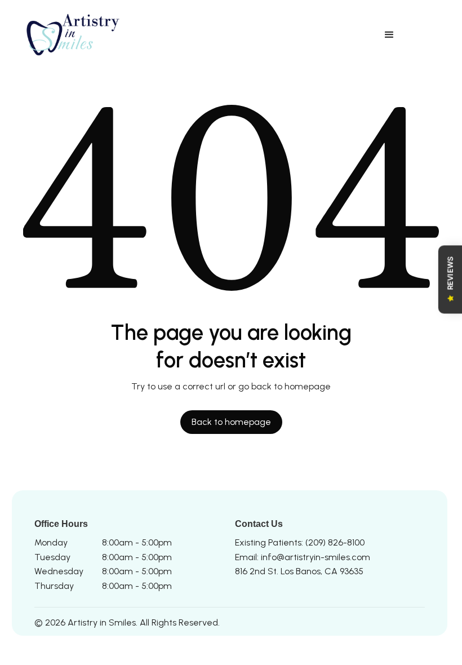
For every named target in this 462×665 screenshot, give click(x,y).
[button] (389, 34)
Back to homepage (231, 421)
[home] (75, 35)
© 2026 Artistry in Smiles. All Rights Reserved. (127, 622)
